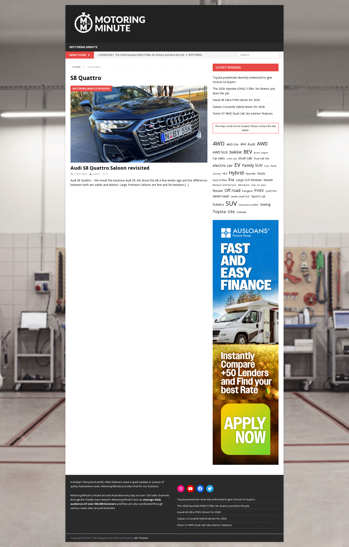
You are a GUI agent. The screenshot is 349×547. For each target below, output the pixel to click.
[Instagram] (180, 488)
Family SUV (252, 165)
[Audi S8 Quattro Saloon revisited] (138, 124)
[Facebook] (200, 488)
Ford (273, 166)
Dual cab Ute (261, 158)
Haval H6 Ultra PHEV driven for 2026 (236, 100)
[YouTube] (190, 488)
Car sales (219, 158)
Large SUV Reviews (249, 180)
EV (237, 164)
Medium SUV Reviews (224, 184)
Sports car (258, 196)
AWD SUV (220, 152)
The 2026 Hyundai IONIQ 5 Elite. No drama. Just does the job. (213, 506)
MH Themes (141, 538)
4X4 (243, 144)
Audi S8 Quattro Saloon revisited (109, 167)
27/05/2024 (80, 174)
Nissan (218, 191)
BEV (248, 151)
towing (265, 204)
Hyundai (250, 173)
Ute (231, 211)
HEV (225, 173)
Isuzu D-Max (220, 180)
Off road (232, 190)
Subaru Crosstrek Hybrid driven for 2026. (239, 107)
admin (96, 174)
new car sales (258, 184)
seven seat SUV (240, 196)
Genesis (217, 173)
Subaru (218, 204)
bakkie (235, 152)
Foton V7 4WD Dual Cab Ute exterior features (243, 113)
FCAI (266, 166)
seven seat (221, 196)
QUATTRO (271, 191)
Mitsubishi (243, 184)
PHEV (259, 190)
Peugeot (247, 191)
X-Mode (241, 212)
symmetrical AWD (249, 204)
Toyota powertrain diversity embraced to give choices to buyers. (216, 499)
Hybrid (236, 172)
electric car (223, 165)
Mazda (268, 180)
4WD (219, 143)
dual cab (245, 158)
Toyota (219, 211)
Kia (231, 179)
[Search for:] (258, 55)
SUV (231, 203)
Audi (251, 144)
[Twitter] (209, 488)
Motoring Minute (83, 47)
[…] (187, 185)
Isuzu (261, 173)
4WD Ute (232, 144)
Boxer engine (261, 152)
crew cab (232, 158)
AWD (262, 143)
